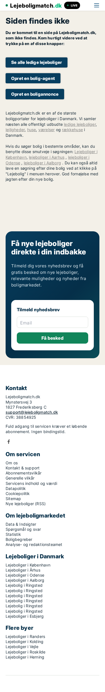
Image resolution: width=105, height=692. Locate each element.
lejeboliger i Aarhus (46, 157)
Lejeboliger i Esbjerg (25, 616)
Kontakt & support (22, 467)
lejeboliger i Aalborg (42, 162)
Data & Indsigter (21, 524)
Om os (12, 462)
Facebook (9, 441)
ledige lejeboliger (80, 124)
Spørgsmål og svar (23, 529)
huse (31, 129)
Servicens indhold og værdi (31, 483)
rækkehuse (72, 129)
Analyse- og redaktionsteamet (34, 544)
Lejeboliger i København (28, 565)
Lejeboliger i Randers (25, 636)
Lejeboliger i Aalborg (25, 580)
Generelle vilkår (20, 478)
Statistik (13, 534)
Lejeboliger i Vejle (22, 646)
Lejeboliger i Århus (23, 570)
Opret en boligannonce (35, 94)
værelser (46, 129)
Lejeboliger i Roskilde (25, 652)
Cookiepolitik (18, 493)
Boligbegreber (19, 539)
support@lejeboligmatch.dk (32, 412)
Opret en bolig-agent (33, 78)
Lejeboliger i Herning (25, 657)
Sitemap (13, 498)
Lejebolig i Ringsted (24, 585)
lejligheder (15, 129)
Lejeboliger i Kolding (24, 641)
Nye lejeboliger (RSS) (26, 503)
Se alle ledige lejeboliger (36, 62)
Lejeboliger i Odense (25, 575)
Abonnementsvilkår (23, 473)
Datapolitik (16, 488)
